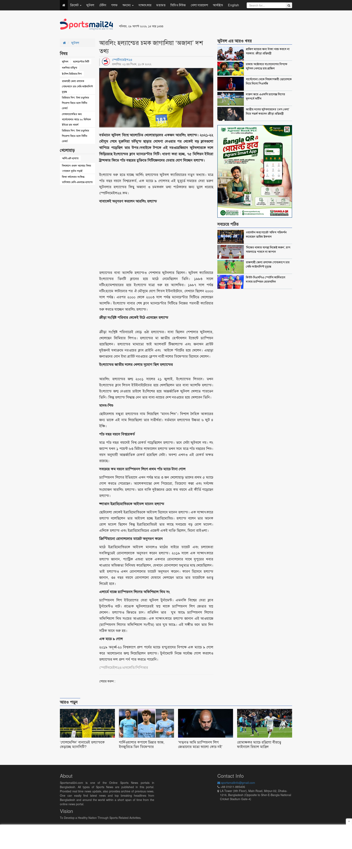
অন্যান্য (127, 5)
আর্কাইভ (218, 5)
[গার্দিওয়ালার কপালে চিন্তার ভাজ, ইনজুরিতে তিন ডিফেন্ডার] (146, 730)
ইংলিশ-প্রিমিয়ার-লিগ (72, 74)
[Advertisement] (225, 24)
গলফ (114, 5)
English (233, 5)
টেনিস (102, 5)
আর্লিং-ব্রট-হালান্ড (70, 158)
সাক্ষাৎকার (145, 5)
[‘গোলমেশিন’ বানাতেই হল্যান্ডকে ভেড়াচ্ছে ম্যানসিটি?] (87, 730)
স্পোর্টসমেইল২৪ (122, 59)
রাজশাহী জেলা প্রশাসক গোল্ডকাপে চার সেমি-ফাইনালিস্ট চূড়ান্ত (77, 86)
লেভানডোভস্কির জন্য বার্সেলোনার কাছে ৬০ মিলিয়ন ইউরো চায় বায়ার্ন (76, 119)
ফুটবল (90, 5)
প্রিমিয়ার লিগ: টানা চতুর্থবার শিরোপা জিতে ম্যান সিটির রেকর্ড (75, 103)
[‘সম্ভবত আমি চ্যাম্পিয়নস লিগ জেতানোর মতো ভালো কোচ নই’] (205, 730)
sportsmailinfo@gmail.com (237, 783)
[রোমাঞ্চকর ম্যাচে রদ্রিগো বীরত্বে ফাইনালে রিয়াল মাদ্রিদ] (264, 730)
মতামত (161, 5)
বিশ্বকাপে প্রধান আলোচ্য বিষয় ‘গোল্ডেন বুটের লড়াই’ (76, 168)
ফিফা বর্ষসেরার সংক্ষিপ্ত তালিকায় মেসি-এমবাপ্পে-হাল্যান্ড (77, 179)
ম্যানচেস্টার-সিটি (81, 61)
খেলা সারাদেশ (199, 5)
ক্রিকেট (74, 5)
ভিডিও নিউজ (178, 5)
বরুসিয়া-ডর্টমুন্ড (69, 67)
